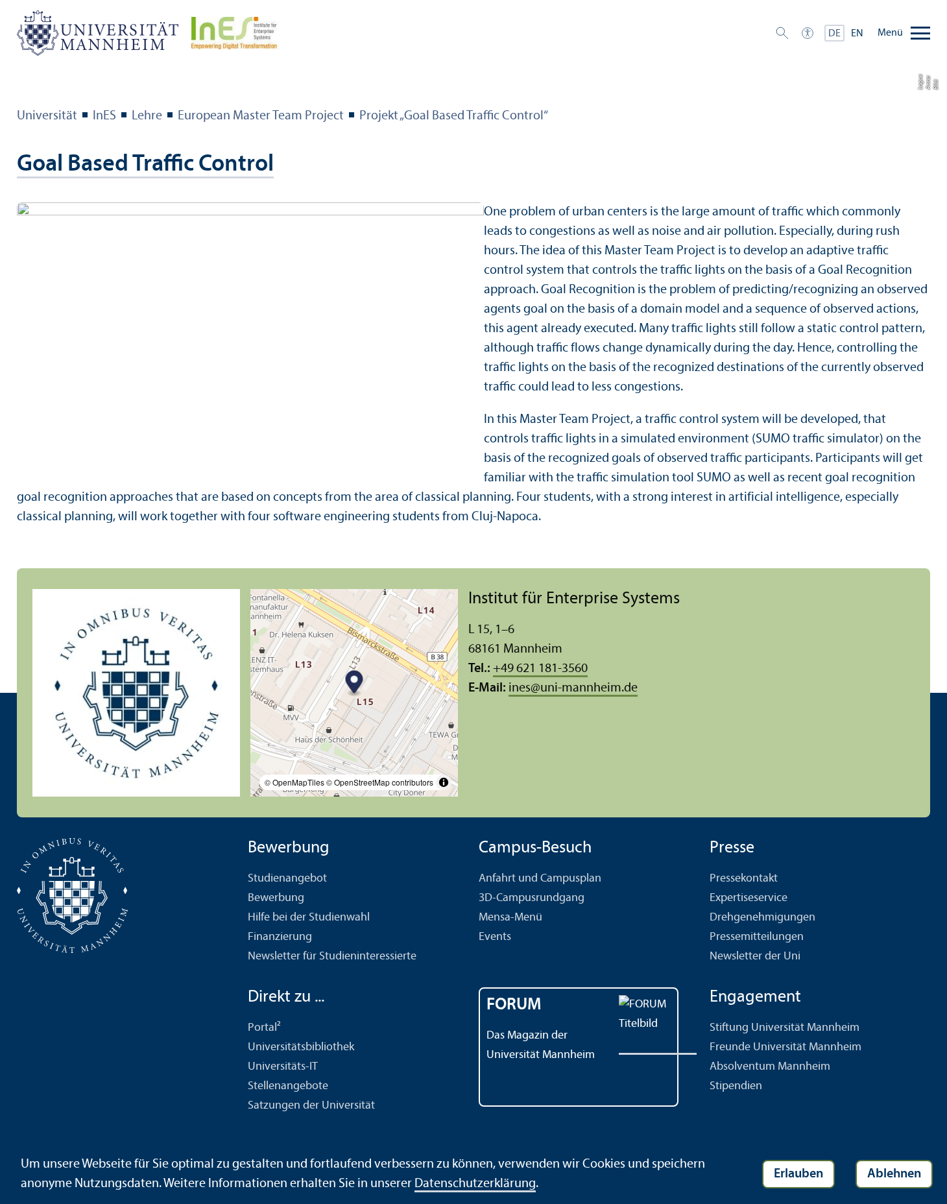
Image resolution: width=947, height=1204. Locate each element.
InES (104, 116)
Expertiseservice (748, 898)
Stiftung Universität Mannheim (784, 1028)
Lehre (147, 116)
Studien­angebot (287, 879)
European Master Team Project (261, 116)
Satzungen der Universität (311, 1106)
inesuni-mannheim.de (573, 688)
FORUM (514, 1005)
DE (834, 34)
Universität (47, 116)
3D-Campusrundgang (531, 898)
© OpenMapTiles (294, 782)
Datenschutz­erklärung (475, 1183)
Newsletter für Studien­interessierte (332, 956)
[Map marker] (354, 684)
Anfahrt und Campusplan (540, 879)
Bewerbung (276, 898)
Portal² (264, 1028)
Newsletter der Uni (755, 956)
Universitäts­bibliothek (301, 1047)
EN (857, 34)
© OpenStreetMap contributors (379, 782)
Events (495, 937)
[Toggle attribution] (443, 782)
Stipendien (736, 1086)
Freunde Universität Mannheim (785, 1047)
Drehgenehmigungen (762, 917)
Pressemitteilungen (757, 937)
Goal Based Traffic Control (145, 164)
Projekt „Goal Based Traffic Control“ (453, 116)
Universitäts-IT (283, 1067)
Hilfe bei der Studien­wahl (309, 917)
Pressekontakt (744, 879)
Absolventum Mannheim (770, 1067)
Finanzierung (280, 937)
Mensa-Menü (510, 917)
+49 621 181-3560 (540, 668)
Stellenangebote (288, 1086)
